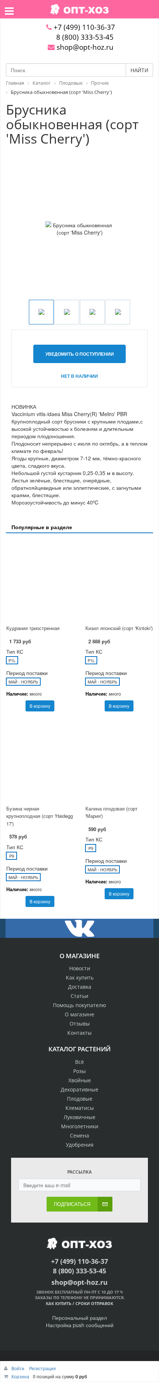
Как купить (80, 977)
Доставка (79, 986)
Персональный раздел (79, 1317)
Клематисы (79, 1107)
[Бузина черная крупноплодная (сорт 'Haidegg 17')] (40, 760)
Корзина (20, 1376)
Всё (79, 1061)
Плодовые (79, 1098)
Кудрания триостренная (33, 628)
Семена (79, 1135)
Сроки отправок (94, 1303)
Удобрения (80, 1144)
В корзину (40, 706)
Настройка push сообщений (80, 1325)
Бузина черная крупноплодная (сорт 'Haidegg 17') (39, 816)
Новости (79, 968)
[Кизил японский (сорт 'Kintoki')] (119, 580)
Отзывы (80, 1023)
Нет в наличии (79, 376)
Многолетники (79, 1126)
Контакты (79, 1032)
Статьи (79, 995)
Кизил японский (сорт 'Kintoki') (119, 628)
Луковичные (79, 1117)
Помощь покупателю (79, 1005)
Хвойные (79, 1080)
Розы (79, 1071)
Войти (18, 1368)
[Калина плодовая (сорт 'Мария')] (119, 760)
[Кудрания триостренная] (40, 580)
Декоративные (79, 1089)
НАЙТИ (139, 70)
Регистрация (42, 1368)
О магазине (79, 1014)
